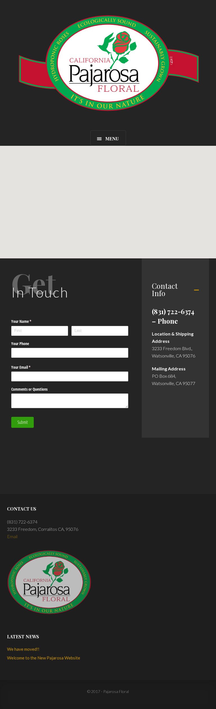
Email (12, 536)
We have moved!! (23, 649)
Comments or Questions (29, 389)
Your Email (27, 367)
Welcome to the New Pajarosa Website (43, 657)
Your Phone (20, 343)
